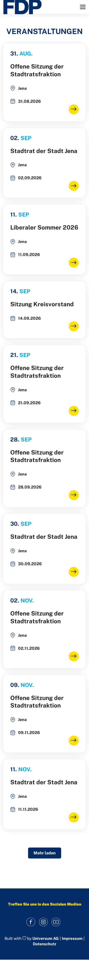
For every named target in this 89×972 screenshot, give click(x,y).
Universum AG (45, 938)
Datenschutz (44, 944)
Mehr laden (45, 852)
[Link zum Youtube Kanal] (56, 922)
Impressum (72, 938)
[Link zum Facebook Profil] (31, 922)
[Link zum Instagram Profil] (43, 922)
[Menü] (83, 7)
